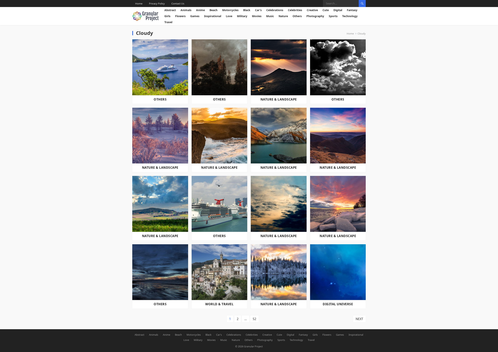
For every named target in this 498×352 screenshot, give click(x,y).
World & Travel (219, 304)
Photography (315, 16)
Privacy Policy (157, 3)
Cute (326, 10)
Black (246, 10)
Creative (312, 10)
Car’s (258, 10)
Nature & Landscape (278, 99)
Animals (186, 10)
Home (138, 3)
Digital (337, 10)
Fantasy (352, 10)
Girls (167, 16)
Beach (213, 10)
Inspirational (212, 16)
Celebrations (274, 10)
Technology (350, 16)
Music (270, 16)
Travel (168, 22)
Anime (200, 10)
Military (242, 16)
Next (359, 319)
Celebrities (295, 10)
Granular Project (253, 346)
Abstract (170, 10)
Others (297, 16)
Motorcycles (230, 10)
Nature (283, 16)
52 (254, 319)
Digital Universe (338, 304)
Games (194, 16)
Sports (333, 16)
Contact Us (177, 3)
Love (229, 16)
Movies (256, 16)
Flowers (180, 16)
